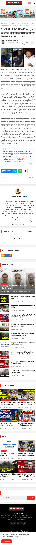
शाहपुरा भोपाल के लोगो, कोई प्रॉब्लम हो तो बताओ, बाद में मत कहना (9, 475)
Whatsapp (20, 171)
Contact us (24, 531)
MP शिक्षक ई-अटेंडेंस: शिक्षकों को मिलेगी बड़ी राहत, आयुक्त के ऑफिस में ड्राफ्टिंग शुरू (22, 334)
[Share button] (25, 171)
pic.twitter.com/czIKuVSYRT (16, 159)
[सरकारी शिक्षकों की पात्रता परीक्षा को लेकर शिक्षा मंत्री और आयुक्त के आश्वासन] (5, 364)
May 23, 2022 (27, 161)
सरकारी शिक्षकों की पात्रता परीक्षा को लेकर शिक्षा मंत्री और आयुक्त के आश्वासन (23, 362)
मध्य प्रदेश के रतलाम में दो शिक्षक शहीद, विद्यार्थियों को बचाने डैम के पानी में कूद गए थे (23, 316)
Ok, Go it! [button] (7, 541)
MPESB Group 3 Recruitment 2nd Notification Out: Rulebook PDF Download (8, 424)
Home (3, 23)
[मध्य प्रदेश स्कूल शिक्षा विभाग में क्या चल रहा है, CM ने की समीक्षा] (5, 308)
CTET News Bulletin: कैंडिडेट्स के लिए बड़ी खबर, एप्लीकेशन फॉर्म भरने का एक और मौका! (22, 353)
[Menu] (2, 3)
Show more (30, 231)
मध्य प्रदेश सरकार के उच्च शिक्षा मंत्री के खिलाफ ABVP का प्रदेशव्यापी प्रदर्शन (26, 424)
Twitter (14, 171)
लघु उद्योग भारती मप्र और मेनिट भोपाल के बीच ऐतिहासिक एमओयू (26, 454)
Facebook (7, 170)
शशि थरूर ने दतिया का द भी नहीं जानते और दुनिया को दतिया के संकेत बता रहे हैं (8, 403)
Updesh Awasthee (17, 197)
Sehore (8, 23)
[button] (30, 3)
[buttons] (11, 523)
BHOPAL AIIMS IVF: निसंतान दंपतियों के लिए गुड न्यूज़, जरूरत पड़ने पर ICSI (23, 371)
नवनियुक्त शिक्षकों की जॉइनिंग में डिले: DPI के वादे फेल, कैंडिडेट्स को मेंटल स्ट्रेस (23, 343)
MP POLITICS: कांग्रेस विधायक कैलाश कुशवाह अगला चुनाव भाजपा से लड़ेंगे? (22, 325)
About (16, 531)
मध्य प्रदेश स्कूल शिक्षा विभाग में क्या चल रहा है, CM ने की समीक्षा (23, 306)
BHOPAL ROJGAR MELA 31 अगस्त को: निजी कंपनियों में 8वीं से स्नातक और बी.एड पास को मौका (26, 475)
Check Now (13, 537)
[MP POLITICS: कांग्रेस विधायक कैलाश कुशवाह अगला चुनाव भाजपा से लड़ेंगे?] (5, 327)
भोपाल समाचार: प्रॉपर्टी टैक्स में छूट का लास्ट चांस (8, 454)
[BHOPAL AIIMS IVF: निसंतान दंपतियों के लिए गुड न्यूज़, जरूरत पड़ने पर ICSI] (5, 373)
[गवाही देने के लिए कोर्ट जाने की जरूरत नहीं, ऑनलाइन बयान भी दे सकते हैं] (5, 299)
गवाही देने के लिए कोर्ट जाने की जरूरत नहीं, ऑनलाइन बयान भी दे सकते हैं (23, 297)
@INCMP (13, 151)
